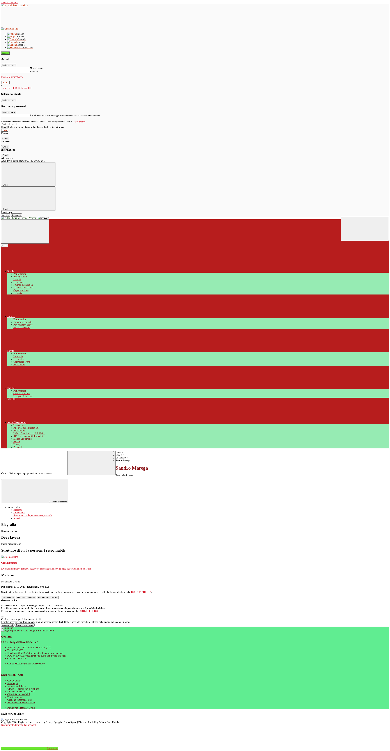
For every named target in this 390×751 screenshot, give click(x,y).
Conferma (16, 215)
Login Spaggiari (79, 121)
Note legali (12, 683)
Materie (17, 518)
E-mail (33, 115)
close (4, 245)
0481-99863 (17, 650)
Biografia (17, 510)
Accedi (5, 53)
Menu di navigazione (57, 502)
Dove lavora (19, 512)
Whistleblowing (15, 697)
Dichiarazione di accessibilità (21, 691)
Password (34, 71)
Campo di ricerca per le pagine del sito (19, 473)
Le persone (121, 457)
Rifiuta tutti (26, 597)
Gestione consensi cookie (19, 700)
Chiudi (5, 138)
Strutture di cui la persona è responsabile (32, 515)
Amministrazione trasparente (21, 702)
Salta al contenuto (9, 2)
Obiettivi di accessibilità (18, 694)
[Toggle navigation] (25, 231)
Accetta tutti (47, 597)
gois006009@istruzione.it (38, 653)
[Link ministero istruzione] (14, 5)
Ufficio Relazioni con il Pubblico (23, 689)
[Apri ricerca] (365, 229)
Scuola (119, 455)
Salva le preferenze (24, 625)
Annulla (5, 215)
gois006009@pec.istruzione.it (39, 655)
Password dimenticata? (12, 77)
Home (119, 452)
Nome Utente (36, 68)
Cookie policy (14, 680)
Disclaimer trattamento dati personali (18, 725)
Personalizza (8, 597)
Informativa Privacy (16, 686)
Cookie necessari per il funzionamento (20, 619)
